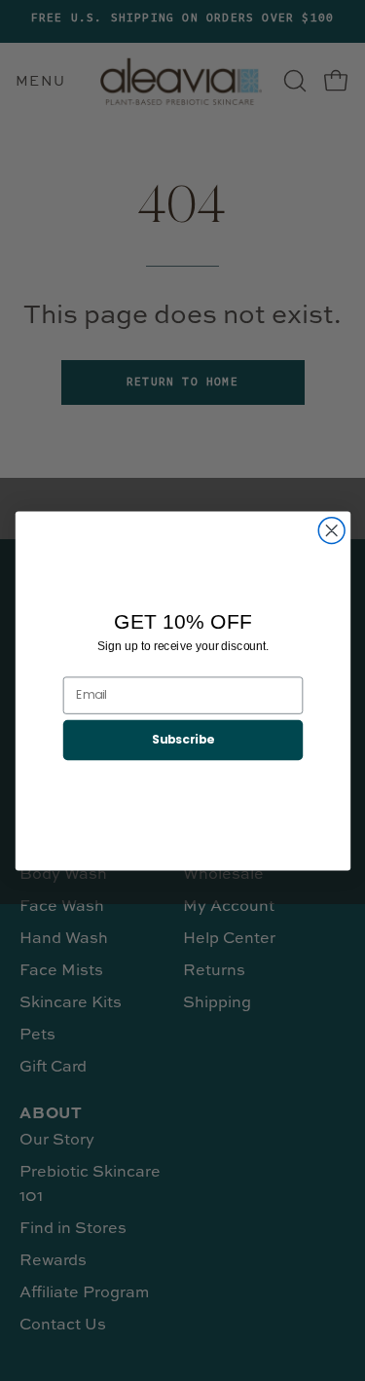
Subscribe (182, 738)
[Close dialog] (331, 530)
